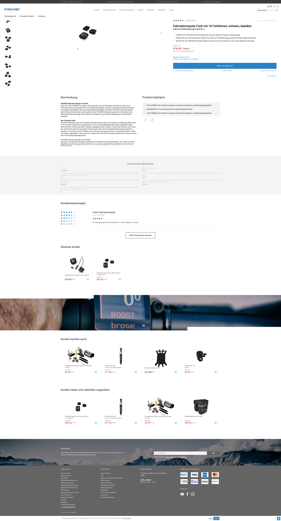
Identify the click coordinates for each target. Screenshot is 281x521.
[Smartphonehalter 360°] (176, 372)
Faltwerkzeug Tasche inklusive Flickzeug (78, 366)
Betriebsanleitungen (67, 497)
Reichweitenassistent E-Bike (70, 492)
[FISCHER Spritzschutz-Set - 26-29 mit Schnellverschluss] (121, 356)
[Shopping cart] (278, 6)
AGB (102, 476)
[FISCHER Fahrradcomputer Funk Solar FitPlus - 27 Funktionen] (109, 263)
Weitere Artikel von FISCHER (152, 120)
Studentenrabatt (66, 476)
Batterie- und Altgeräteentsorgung (111, 478)
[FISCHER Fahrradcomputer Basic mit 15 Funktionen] (77, 265)
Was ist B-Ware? (66, 495)
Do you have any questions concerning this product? (146, 120)
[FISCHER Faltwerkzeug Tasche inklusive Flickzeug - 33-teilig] (81, 356)
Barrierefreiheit (105, 473)
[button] (278, 518)
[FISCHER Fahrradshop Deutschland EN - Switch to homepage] (12, 9)
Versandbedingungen (107, 485)
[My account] (274, 6)
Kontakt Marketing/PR (68, 504)
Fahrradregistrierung (67, 483)
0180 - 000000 (145, 480)
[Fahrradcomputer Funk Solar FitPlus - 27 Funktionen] (120, 279)
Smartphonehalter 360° (152, 368)
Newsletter (64, 478)
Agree (216, 518)
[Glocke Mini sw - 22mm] (215, 372)
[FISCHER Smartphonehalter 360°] (161, 358)
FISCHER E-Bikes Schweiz (69, 488)
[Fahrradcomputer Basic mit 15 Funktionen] (88, 279)
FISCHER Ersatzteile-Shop (69, 480)
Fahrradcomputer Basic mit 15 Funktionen (77, 275)
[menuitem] (96, 10)
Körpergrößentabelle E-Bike (70, 485)
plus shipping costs (188, 51)
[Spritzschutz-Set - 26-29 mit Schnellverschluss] (136, 372)
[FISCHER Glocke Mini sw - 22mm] (201, 356)
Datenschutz (105, 490)
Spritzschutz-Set (113, 366)
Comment (273, 76)
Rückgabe (64, 502)
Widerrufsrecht (105, 480)
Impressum (104, 495)
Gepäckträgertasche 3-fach (193, 416)
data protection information (176, 457)
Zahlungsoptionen (106, 488)
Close (211, 518)
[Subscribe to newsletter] (213, 453)
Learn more (127, 518)
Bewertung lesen (190, 20)
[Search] (277, 10)
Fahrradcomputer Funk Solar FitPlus (108, 273)
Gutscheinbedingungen (108, 492)
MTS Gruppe (65, 490)
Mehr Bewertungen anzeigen (140, 235)
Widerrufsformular (107, 483)
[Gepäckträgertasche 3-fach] (215, 423)
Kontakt (63, 500)
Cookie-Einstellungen (107, 497)
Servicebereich (65, 473)
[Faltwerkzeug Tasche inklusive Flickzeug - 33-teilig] (96, 372)
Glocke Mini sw (190, 366)
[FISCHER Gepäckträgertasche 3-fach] (201, 406)
